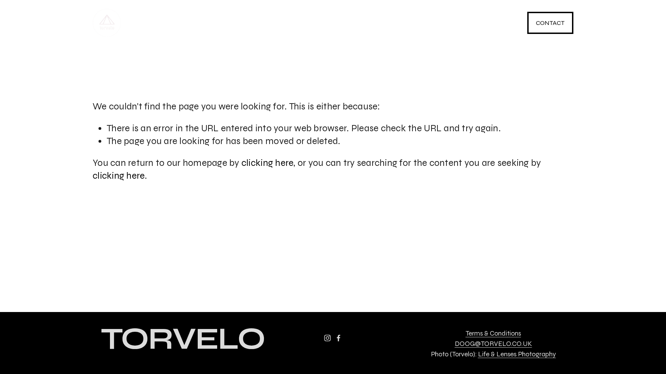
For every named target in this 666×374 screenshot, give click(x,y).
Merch (264, 23)
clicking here (267, 163)
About (317, 23)
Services (206, 23)
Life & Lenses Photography (517, 354)
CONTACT (550, 23)
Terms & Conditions (493, 333)
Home (151, 23)
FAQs (365, 23)
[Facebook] (505, 22)
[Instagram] (473, 22)
